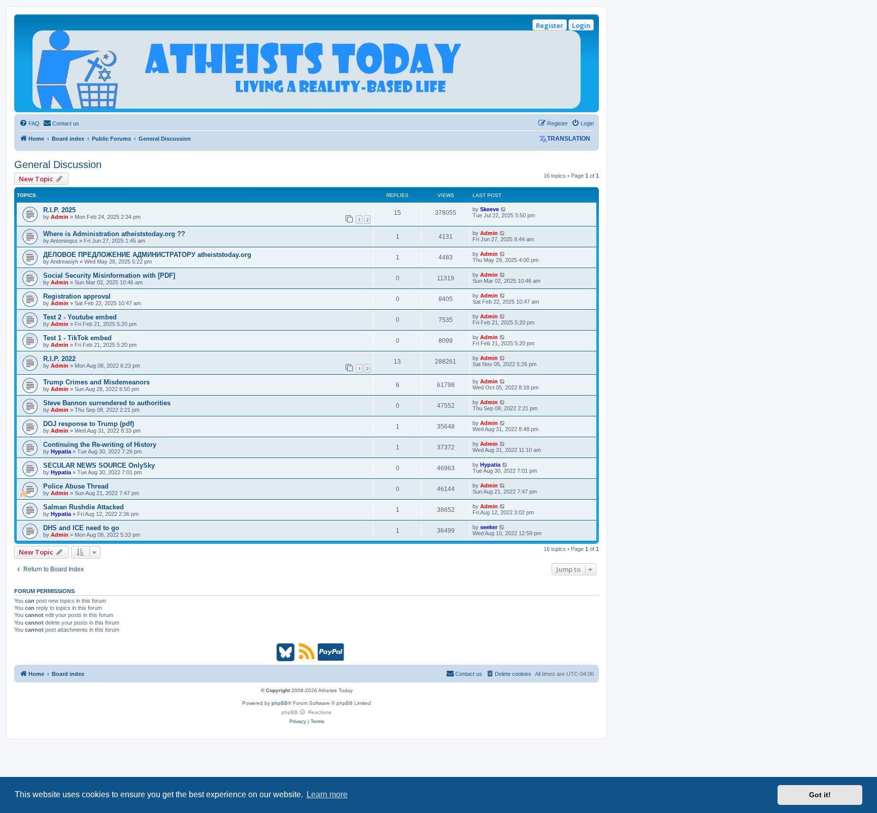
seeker (488, 527)
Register (549, 25)
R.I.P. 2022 (59, 359)
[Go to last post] (503, 209)
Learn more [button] (327, 794)
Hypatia (61, 451)
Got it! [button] (820, 795)
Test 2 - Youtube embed (80, 317)
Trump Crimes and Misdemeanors (96, 382)
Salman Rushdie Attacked (83, 507)
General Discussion (58, 164)
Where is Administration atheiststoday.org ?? (114, 234)
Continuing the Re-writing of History (99, 444)
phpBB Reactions (306, 712)
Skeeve (489, 209)
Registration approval (77, 296)
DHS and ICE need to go (81, 528)
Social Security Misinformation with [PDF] (109, 275)
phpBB (280, 703)
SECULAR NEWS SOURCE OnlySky (99, 465)
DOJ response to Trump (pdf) (88, 424)
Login (581, 25)
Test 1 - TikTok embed (77, 338)
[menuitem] (29, 123)
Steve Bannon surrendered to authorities (107, 403)
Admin (60, 217)
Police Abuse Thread (76, 486)
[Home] (306, 69)
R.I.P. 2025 (59, 210)
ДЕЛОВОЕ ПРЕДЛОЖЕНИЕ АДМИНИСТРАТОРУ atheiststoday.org (147, 254)
